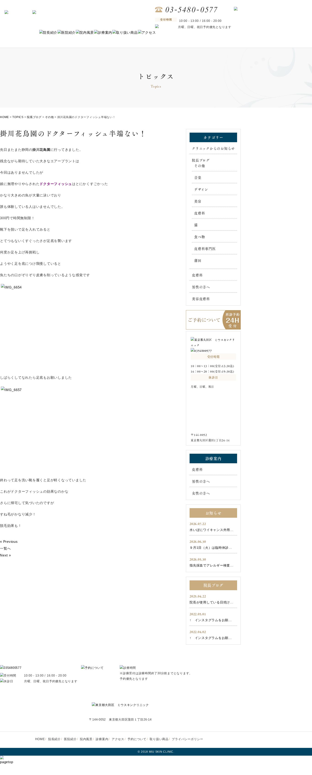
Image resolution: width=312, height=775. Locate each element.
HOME (40, 739)
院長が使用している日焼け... (211, 602)
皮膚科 (199, 213)
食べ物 (199, 236)
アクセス (118, 739)
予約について (136, 739)
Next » (5, 555)
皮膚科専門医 (205, 248)
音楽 (197, 177)
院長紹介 (54, 739)
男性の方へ (201, 287)
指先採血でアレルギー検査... (211, 565)
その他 (199, 165)
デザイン (201, 189)
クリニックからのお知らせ (213, 148)
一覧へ (5, 548)
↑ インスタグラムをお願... (211, 620)
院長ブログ (201, 160)
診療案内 (102, 739)
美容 (197, 201)
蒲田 (197, 260)
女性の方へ (201, 493)
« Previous (9, 541)
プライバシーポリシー (187, 739)
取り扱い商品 (159, 739)
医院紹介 (70, 739)
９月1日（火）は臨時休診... (211, 547)
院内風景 (86, 739)
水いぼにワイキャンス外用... (211, 530)
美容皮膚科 (201, 298)
